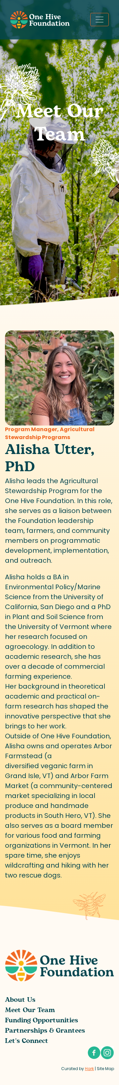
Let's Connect (26, 1041)
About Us (20, 1000)
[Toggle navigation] (99, 19)
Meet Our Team (30, 1010)
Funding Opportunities (41, 1020)
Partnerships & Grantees (45, 1030)
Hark (89, 1068)
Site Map (105, 1068)
